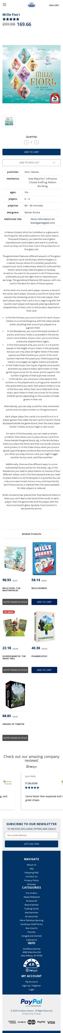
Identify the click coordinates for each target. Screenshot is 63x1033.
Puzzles (31, 932)
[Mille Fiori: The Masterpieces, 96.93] (15, 558)
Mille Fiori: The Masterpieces (11, 589)
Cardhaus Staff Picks (31, 924)
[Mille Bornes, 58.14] (44, 558)
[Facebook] (4, 521)
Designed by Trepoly (31, 1013)
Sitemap (31, 884)
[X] (9, 521)
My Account (31, 981)
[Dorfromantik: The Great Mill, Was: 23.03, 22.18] (15, 626)
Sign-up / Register (31, 985)
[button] (31, 966)
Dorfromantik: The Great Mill (14, 657)
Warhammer (31, 912)
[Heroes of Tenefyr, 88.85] (15, 694)
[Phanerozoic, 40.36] (44, 626)
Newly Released (32, 897)
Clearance (31, 939)
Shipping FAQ (31, 872)
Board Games (32, 904)
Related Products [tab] (31, 533)
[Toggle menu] (4, 4)
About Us (31, 864)
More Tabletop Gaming (31, 920)
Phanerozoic (39, 656)
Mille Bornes (39, 588)
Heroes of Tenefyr (13, 724)
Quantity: (31, 136)
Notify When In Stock (15, 601)
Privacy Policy (31, 880)
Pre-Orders (31, 893)
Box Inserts (32, 928)
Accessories (31, 916)
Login (31, 989)
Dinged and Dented (32, 936)
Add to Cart (44, 601)
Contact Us (31, 876)
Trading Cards (31, 908)
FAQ (32, 868)
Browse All (31, 900)
